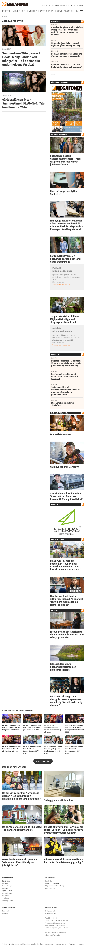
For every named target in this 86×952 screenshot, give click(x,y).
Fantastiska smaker (60, 434)
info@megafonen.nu (57, 923)
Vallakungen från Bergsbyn (64, 466)
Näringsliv (32, 11)
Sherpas (80, 944)
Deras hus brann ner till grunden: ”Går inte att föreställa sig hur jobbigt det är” (19, 862)
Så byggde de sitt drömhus (58, 800)
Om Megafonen (66, 6)
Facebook (5, 911)
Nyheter (6, 11)
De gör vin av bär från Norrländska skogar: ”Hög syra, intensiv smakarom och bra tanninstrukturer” (21, 796)
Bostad (58, 11)
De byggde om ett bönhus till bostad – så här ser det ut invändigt (22, 828)
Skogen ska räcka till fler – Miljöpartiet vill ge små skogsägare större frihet (64, 319)
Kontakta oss (78, 6)
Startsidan (6, 881)
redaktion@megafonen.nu (58, 921)
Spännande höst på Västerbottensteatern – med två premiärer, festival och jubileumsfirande (65, 160)
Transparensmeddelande (61, 284)
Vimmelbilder (70, 11)
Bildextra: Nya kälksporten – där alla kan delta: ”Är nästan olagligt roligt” (64, 861)
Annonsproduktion (51, 888)
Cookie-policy (61, 944)
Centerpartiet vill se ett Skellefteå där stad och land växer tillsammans (65, 259)
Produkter (48, 881)
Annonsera (46, 6)
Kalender (5, 896)
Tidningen (55, 6)
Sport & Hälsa (46, 11)
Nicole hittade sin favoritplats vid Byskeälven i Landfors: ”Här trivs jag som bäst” (67, 634)
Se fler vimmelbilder (43, 761)
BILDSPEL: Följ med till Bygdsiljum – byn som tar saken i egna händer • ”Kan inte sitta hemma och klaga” (65, 565)
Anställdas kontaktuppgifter (55, 925)
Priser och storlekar (52, 883)
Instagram (5, 913)
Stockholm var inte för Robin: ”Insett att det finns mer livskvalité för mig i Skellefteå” (66, 496)
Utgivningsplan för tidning (54, 886)
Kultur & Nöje (18, 11)
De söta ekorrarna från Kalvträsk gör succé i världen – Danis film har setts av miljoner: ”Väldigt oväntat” (63, 830)
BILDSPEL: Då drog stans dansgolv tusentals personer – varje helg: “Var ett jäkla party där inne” (66, 701)
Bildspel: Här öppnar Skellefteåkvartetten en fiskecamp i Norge (63, 667)
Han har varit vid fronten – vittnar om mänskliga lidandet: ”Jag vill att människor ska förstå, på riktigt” (66, 600)
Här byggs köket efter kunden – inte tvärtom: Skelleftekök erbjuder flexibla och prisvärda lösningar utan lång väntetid (67, 225)
